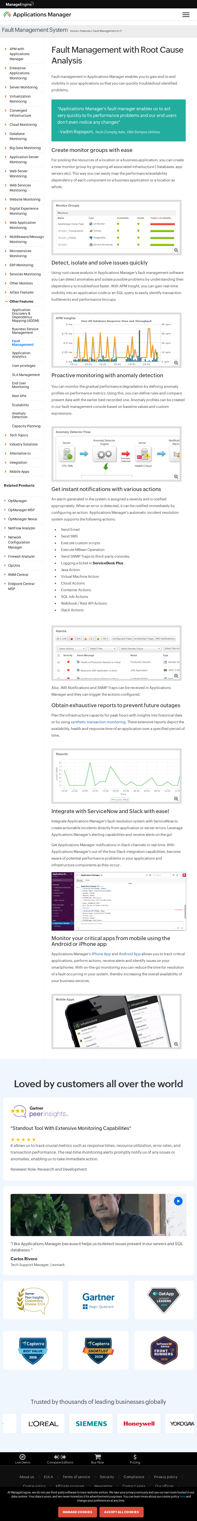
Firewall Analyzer (21, 556)
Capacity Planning (26, 426)
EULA (48, 1477)
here (182, 1496)
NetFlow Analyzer (21, 528)
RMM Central (18, 575)
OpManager (17, 501)
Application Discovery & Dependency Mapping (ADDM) (25, 315)
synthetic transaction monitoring (98, 722)
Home (74, 30)
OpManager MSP (21, 510)
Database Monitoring (18, 136)
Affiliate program (70, 1486)
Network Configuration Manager (19, 542)
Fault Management (23, 343)
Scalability (20, 405)
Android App (130, 954)
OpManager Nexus (22, 519)
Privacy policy (165, 1477)
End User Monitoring (20, 385)
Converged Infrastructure (20, 113)
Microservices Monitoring (20, 253)
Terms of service (76, 1477)
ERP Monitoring (21, 265)
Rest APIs (19, 396)
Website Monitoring (25, 199)
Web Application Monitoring (23, 225)
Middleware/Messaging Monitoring (26, 239)
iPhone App (101, 954)
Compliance (134, 1477)
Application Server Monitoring (24, 159)
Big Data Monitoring (25, 148)
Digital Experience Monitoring (24, 211)
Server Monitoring (23, 87)
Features (85, 30)
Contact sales (134, 1486)
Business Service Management (25, 331)
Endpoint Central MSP (21, 586)
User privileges (24, 366)
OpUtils (14, 565)
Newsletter (103, 1486)
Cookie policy (34, 1486)
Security (107, 1477)
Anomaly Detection (19, 415)
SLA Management (26, 375)
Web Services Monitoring (20, 187)
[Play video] (178, 1201)
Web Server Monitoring (19, 173)
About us (26, 1477)
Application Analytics (21, 355)
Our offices (164, 1486)
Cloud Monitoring (23, 125)
